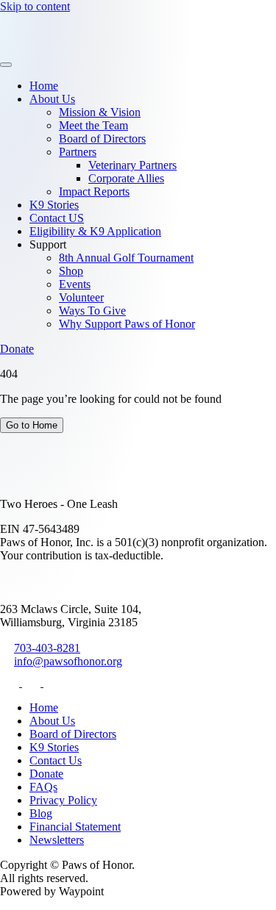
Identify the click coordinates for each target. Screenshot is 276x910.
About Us (52, 99)
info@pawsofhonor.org (68, 661)
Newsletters (56, 840)
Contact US (56, 218)
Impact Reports (94, 191)
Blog (40, 813)
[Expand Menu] (6, 64)
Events (75, 284)
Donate (17, 349)
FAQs (43, 787)
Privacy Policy (63, 800)
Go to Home (31, 425)
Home (43, 85)
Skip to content (35, 6)
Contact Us (55, 760)
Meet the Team (93, 125)
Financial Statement (75, 826)
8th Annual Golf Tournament (126, 257)
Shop (71, 271)
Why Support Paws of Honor (127, 324)
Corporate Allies (126, 178)
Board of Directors (102, 138)
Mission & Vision (100, 112)
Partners (77, 152)
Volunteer (81, 297)
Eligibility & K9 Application (95, 231)
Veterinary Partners (132, 165)
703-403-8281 (47, 648)
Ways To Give (92, 310)
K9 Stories (54, 204)
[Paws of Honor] (45, 47)
